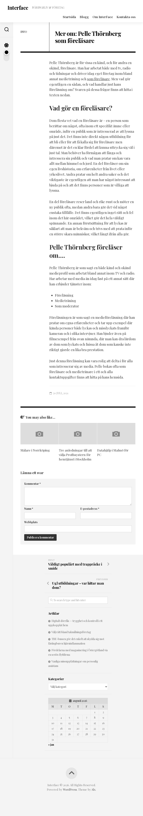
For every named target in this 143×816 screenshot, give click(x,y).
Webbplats (31, 522)
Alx (93, 789)
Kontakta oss (126, 17)
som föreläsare (98, 79)
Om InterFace (103, 17)
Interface (17, 7)
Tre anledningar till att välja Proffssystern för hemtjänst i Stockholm (75, 454)
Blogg (84, 17)
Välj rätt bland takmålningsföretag (71, 632)
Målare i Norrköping (35, 450)
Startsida (69, 17)
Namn (28, 508)
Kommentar (32, 483)
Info (23, 32)
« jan (51, 744)
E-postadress (89, 508)
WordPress (70, 789)
